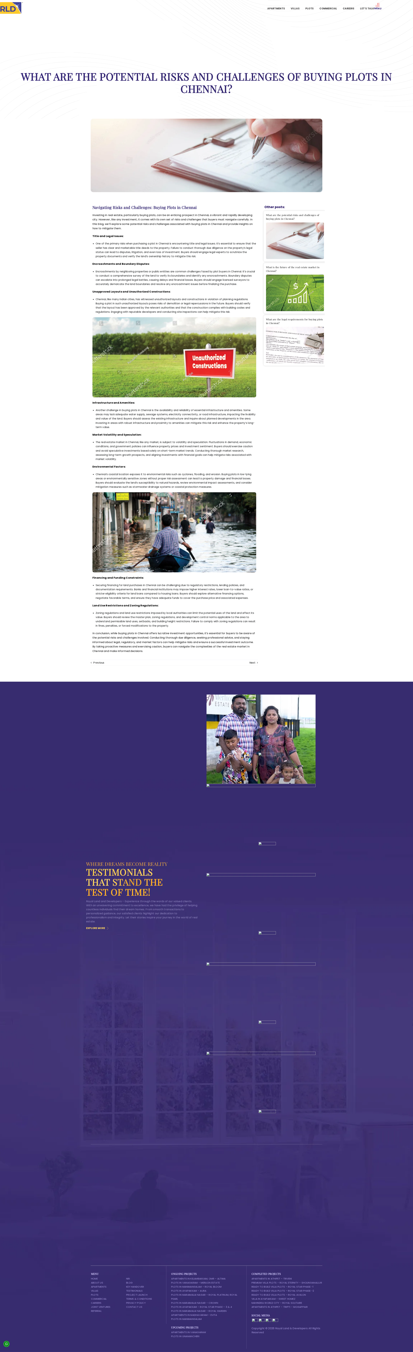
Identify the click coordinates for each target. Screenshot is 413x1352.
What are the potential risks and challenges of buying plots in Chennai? (292, 216)
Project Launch (136, 1294)
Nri (128, 1278)
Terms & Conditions (139, 1298)
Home (94, 1278)
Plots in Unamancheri (185, 1336)
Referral (96, 1311)
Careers (96, 1303)
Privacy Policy (136, 1303)
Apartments (99, 1286)
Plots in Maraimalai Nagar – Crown (194, 1303)
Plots (94, 1294)
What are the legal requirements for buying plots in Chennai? (294, 321)
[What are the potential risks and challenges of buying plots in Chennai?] (295, 240)
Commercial (99, 1298)
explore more (95, 928)
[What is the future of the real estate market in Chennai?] (295, 293)
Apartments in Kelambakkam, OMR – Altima (198, 1278)
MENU (378, 8)
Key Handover (135, 1286)
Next (252, 663)
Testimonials (134, 1290)
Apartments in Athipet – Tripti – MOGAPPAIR (280, 1307)
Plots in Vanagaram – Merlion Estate (195, 1282)
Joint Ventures (101, 1307)
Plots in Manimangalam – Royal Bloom (196, 1286)
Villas (94, 1290)
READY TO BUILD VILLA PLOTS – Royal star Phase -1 (283, 1286)
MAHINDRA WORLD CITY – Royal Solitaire (277, 1303)
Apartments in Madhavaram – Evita (194, 1315)
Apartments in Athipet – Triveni (272, 1278)
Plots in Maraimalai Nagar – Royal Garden (199, 1311)
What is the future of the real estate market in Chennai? (293, 269)
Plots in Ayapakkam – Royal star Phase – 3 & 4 (201, 1307)
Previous (98, 663)
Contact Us (134, 1307)
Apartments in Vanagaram (188, 1332)
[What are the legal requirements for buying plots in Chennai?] (295, 345)
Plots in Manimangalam (186, 1319)
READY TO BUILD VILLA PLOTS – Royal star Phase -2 (283, 1290)
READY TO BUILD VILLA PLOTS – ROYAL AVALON (279, 1294)
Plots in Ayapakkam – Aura (188, 1290)
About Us (97, 1282)
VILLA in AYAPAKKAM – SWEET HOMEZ (273, 1298)
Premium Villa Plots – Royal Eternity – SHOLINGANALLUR (287, 1282)
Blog (129, 1282)
